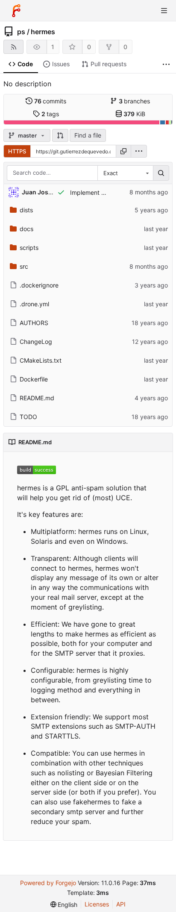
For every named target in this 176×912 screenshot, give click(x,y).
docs (26, 228)
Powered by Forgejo (48, 882)
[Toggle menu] (164, 10)
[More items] (166, 64)
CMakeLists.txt (41, 360)
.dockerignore (39, 285)
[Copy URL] (123, 151)
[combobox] (125, 173)
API (121, 904)
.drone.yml (34, 304)
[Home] (16, 10)
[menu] (139, 151)
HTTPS (17, 151)
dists (26, 210)
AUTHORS (34, 322)
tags (50, 113)
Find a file (87, 135)
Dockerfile (34, 379)
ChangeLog (36, 341)
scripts (29, 247)
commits (50, 101)
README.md (37, 398)
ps (21, 31)
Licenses (97, 904)
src (24, 266)
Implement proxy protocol (106, 192)
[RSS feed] (13, 47)
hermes (43, 31)
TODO (28, 416)
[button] (60, 135)
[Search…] (161, 173)
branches (134, 101)
